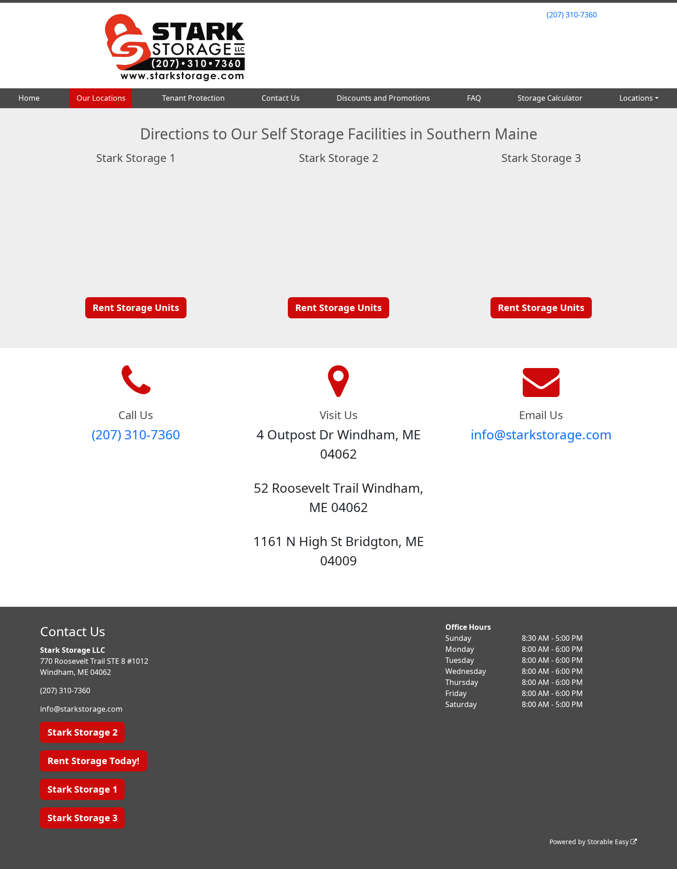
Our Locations (101, 98)
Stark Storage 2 (82, 732)
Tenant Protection (193, 98)
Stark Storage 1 (82, 789)
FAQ (474, 98)
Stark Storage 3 (82, 817)
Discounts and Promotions (383, 98)
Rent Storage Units (136, 307)
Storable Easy (608, 841)
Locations (636, 98)
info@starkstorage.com (541, 434)
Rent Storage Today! (93, 760)
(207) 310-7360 (572, 15)
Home (29, 98)
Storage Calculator (550, 98)
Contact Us (281, 98)
